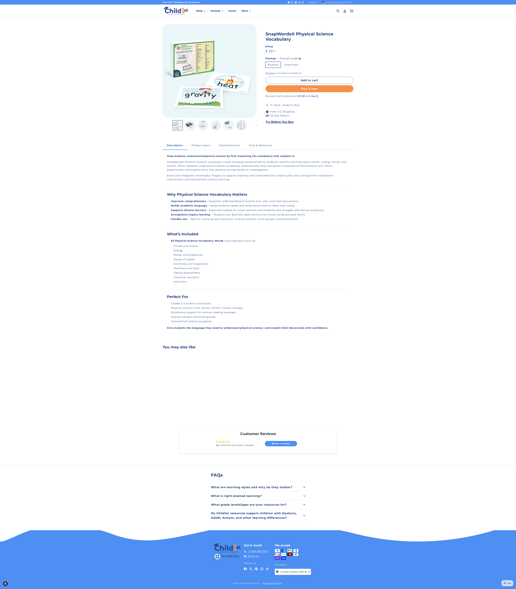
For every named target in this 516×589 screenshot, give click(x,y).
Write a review (281, 443)
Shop (199, 10)
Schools (216, 10)
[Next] (255, 125)
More (245, 10)
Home (232, 10)
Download (291, 64)
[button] (5, 583)
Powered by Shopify (272, 583)
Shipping (270, 73)
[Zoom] (210, 71)
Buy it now (309, 88)
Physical (273, 64)
